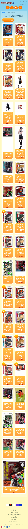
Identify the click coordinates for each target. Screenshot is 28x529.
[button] (8, 20)
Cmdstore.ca (13, 524)
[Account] (12, 7)
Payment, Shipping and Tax (14, 514)
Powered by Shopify (14, 526)
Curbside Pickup (14, 512)
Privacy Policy (14, 517)
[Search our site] (20, 7)
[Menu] (8, 7)
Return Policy (14, 519)
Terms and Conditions (14, 521)
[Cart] (16, 7)
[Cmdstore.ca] (7, 3)
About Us (14, 509)
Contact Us (14, 511)
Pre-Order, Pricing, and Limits (14, 516)
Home (3, 12)
